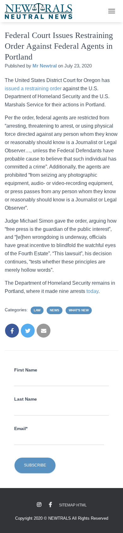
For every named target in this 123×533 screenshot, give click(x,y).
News (54, 310)
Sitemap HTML (73, 505)
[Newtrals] (41, 11)
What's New (79, 310)
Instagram (39, 505)
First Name (25, 369)
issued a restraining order (33, 88)
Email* (20, 428)
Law (37, 310)
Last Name (25, 399)
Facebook (50, 505)
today (92, 291)
